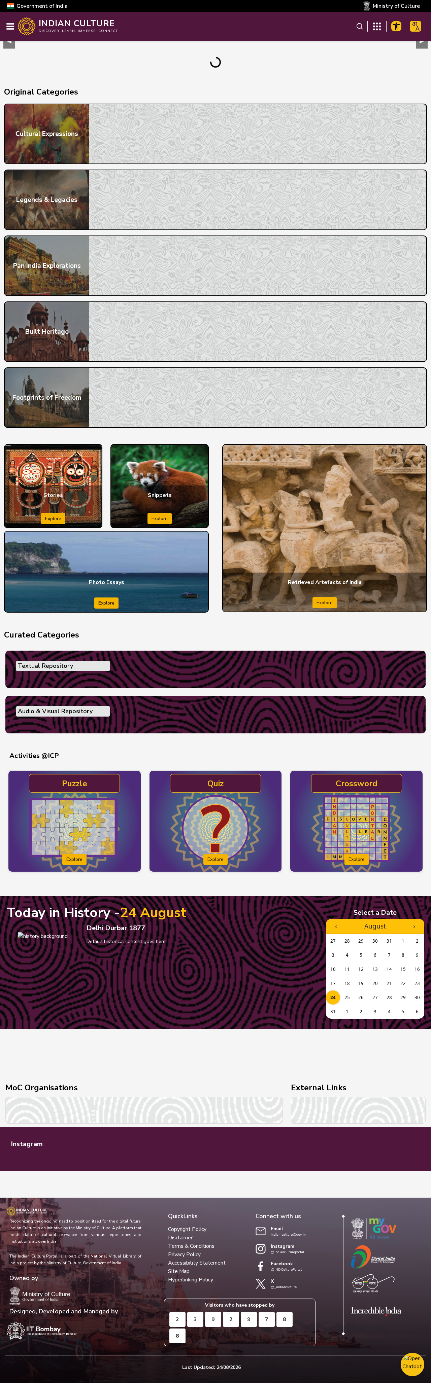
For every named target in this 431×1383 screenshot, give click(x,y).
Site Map (179, 1271)
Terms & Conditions (191, 1246)
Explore (53, 518)
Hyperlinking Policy (190, 1279)
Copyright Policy (187, 1229)
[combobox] (415, 26)
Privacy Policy (184, 1254)
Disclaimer (180, 1237)
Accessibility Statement (197, 1263)
